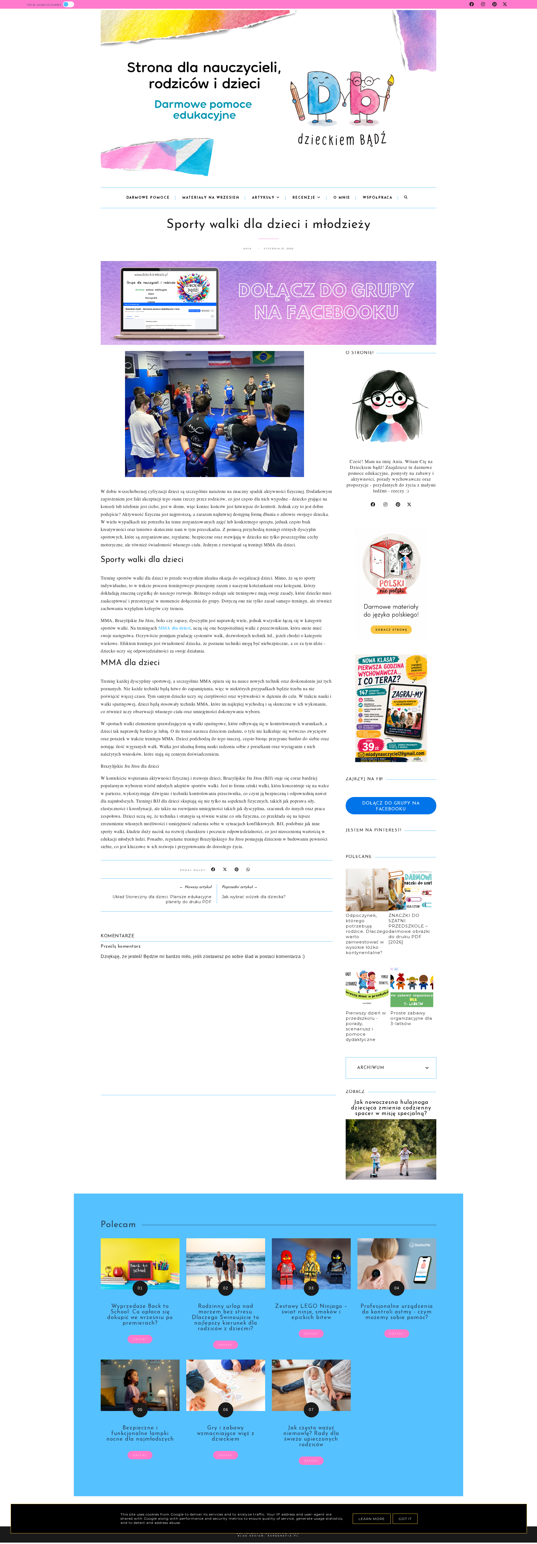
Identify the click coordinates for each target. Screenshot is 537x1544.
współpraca (377, 198)
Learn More (372, 1519)
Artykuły (264, 198)
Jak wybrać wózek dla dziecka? (254, 896)
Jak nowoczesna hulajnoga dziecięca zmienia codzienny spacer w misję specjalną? (391, 1108)
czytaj (140, 1339)
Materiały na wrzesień (210, 198)
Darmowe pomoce (148, 198)
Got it (405, 1519)
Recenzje (305, 198)
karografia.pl (283, 1535)
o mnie (341, 198)
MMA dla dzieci (174, 628)
